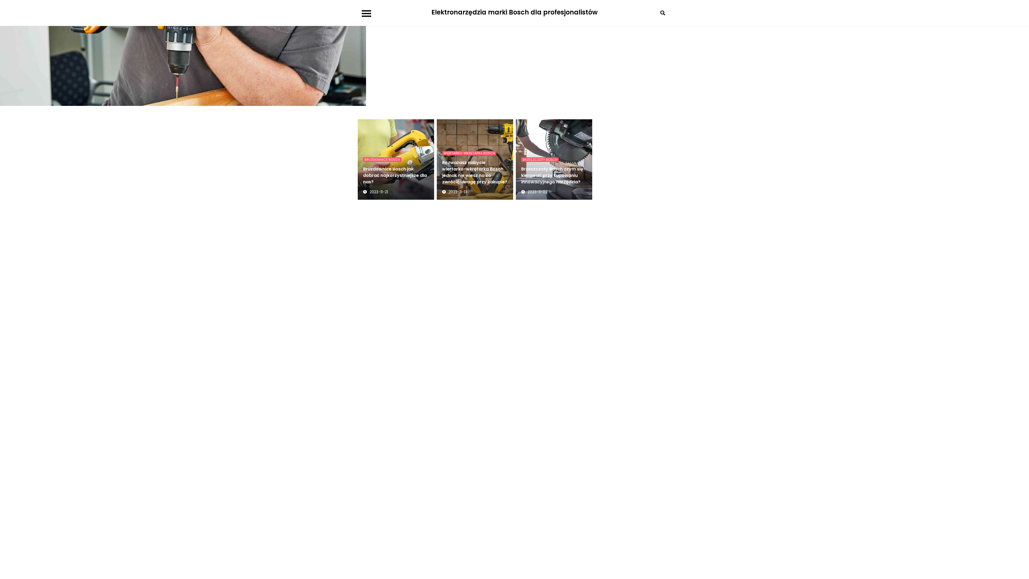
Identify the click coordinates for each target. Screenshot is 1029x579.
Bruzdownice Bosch (382, 159)
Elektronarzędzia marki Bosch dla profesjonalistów (514, 12)
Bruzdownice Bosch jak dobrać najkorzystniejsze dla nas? (395, 175)
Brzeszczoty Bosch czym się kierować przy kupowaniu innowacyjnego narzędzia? (552, 175)
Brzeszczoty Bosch (540, 159)
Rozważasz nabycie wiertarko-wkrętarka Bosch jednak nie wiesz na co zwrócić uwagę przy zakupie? (474, 172)
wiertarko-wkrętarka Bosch (469, 153)
